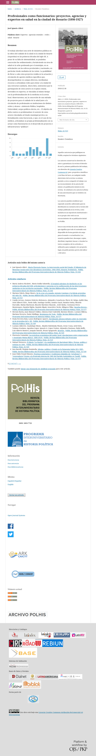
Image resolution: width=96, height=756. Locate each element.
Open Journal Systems (16, 515)
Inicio (10, 9)
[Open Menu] (7, 2)
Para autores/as (13, 463)
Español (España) (14, 481)
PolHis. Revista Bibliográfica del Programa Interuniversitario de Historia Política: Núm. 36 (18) (49, 331)
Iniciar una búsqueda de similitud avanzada (38, 369)
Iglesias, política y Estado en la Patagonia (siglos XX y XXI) (60, 349)
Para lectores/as (13, 460)
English (10, 484)
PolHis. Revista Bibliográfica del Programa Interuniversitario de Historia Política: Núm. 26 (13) (44, 338)
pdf (62, 77)
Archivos (18, 9)
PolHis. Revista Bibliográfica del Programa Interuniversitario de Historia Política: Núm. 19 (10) (47, 270)
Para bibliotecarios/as (15, 467)
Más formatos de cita (66, 120)
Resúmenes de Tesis (48, 314)
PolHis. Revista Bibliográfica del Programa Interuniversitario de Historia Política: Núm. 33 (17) (49, 309)
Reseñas (61, 330)
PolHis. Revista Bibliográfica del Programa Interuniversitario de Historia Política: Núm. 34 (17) (47, 315)
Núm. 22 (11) (28, 9)
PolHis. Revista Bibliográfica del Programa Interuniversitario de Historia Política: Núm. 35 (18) (44, 289)
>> (20, 363)
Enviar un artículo (16, 495)
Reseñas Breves (80, 307)
